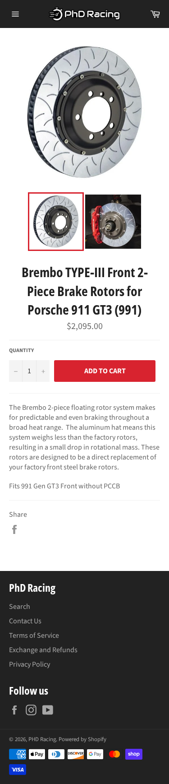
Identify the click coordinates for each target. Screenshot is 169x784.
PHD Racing (42, 739)
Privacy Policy (29, 664)
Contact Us (25, 621)
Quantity (21, 350)
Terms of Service (34, 635)
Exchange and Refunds (43, 650)
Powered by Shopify (82, 739)
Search (19, 607)
